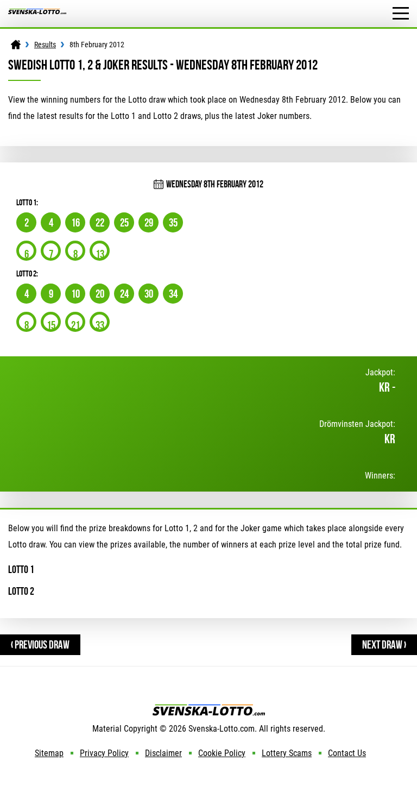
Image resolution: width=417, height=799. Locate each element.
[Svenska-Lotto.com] (37, 14)
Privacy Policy (104, 753)
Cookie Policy (221, 753)
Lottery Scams (287, 753)
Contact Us (347, 753)
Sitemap (49, 753)
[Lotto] (16, 44)
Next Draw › (384, 644)
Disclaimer (163, 753)
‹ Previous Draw (40, 644)
